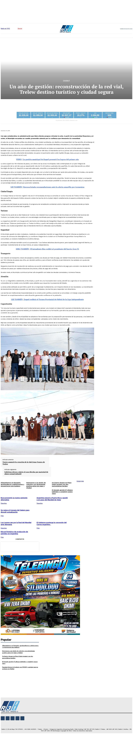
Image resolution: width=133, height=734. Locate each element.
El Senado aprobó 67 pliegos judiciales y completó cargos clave (62, 491)
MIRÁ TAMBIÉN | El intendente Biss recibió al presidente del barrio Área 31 (47, 249)
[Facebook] (7, 546)
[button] (16, 28)
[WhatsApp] (26, 546)
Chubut (66, 80)
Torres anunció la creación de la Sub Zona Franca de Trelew (24, 463)
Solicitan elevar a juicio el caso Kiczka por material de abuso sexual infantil (26, 473)
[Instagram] (8, 718)
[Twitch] (12, 718)
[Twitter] (13, 546)
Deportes (40, 503)
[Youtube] (22, 718)
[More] (33, 546)
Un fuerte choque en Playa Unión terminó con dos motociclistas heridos (61, 484)
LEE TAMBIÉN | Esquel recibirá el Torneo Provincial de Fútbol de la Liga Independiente (47, 299)
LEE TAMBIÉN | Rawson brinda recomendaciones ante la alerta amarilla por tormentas (47, 187)
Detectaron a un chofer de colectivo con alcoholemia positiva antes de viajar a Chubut (18, 652)
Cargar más (80, 481)
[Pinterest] (20, 546)
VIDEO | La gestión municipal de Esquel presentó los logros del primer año (47, 159)
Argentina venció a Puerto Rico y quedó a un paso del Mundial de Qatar (52, 499)
